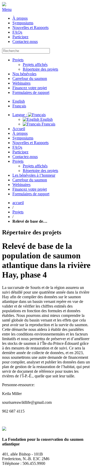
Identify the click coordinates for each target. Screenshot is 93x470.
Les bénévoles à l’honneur (33, 175)
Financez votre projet (29, 88)
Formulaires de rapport (30, 92)
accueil (18, 202)
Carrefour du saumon (29, 78)
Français (48, 124)
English (46, 119)
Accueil (18, 128)
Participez (20, 37)
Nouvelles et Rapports (30, 27)
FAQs (17, 32)
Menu (7, 9)
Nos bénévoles (24, 74)
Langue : (20, 115)
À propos (20, 18)
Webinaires (21, 83)
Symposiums (22, 23)
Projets (18, 60)
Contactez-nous (25, 41)
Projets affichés (35, 64)
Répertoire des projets (40, 69)
